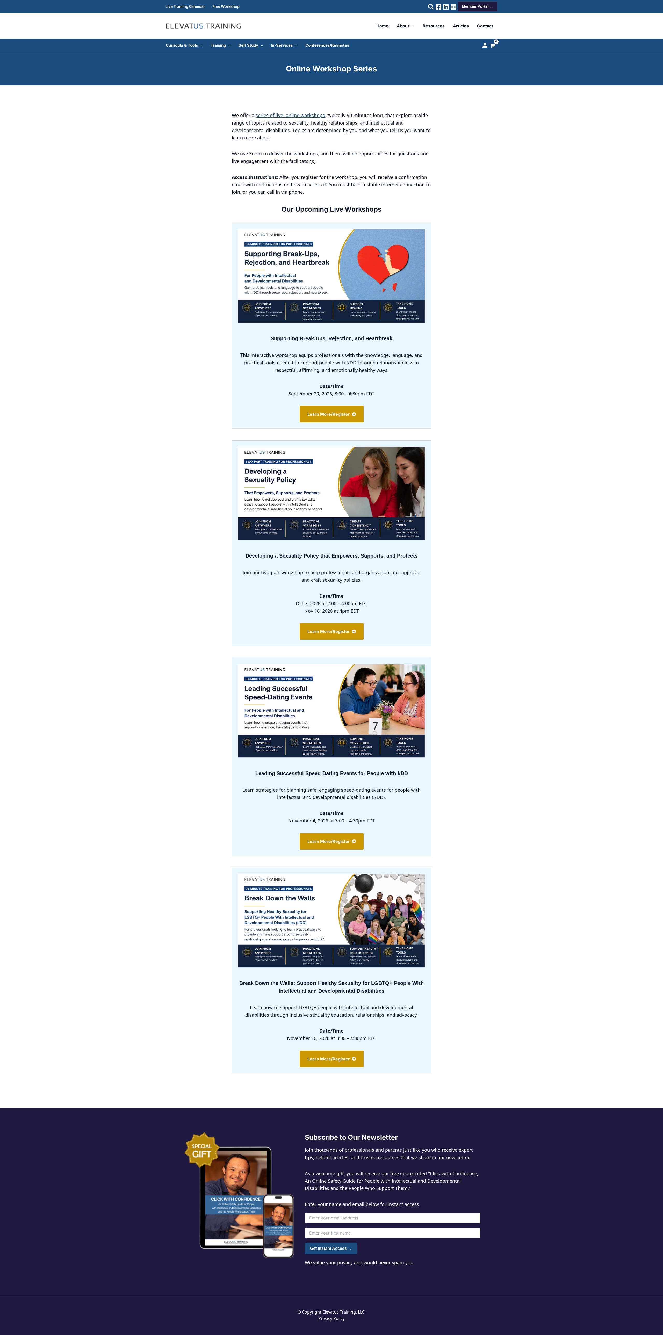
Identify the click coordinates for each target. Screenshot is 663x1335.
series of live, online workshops (290, 115)
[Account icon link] (484, 45)
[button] (431, 7)
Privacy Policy (331, 1318)
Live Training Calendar (185, 6)
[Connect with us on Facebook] (438, 7)
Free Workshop (226, 6)
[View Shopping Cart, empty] (495, 46)
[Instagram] (453, 7)
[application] (411, 26)
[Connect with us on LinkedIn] (446, 7)
